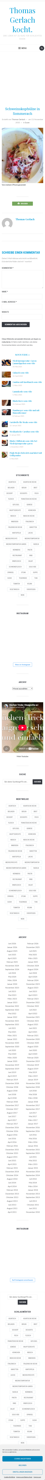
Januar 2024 (12, 984)
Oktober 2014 (12, 1175)
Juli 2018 (33, 1090)
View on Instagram (22, 665)
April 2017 (12, 1120)
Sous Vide (32, 567)
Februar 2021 (32, 1035)
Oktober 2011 (33, 1205)
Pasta (30, 550)
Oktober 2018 (12, 1087)
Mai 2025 (33, 954)
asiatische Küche (29, 482)
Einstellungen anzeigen (22, 1472)
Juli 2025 (33, 951)
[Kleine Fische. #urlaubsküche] (8, 638)
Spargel (10, 572)
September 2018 (33, 1087)
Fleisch (11, 499)
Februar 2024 (32, 980)
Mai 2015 (33, 1160)
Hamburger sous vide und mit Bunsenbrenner (26, 411)
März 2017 (32, 1120)
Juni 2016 (12, 1138)
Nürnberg (16, 550)
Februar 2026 (32, 943)
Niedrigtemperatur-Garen (16, 544)
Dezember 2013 (12, 1193)
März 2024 (12, 980)
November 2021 (12, 1021)
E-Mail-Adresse (9, 302)
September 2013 (33, 1197)
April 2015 (12, 1164)
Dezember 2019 (33, 1061)
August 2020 (33, 1046)
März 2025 (32, 958)
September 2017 (33, 1109)
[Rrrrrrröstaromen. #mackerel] (36, 638)
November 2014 (33, 1171)
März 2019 (32, 1076)
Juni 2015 (12, 1160)
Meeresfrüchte (11, 538)
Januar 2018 (33, 1102)
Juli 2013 (33, 1201)
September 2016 (33, 1131)
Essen (27, 122)
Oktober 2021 (33, 1021)
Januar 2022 (12, 1017)
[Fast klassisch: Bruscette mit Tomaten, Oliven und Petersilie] (22, 653)
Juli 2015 (33, 1157)
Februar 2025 (12, 962)
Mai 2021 (12, 1032)
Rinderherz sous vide (22, 401)
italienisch (30, 522)
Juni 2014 (12, 1182)
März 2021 (12, 1035)
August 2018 (12, 1090)
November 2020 (12, 1043)
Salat (30, 561)
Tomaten (16, 584)
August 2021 (33, 1024)
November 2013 (33, 1193)
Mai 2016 (33, 1138)
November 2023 (12, 987)
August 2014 (12, 1179)
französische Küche (29, 499)
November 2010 (33, 1212)
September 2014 (33, 1175)
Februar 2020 (32, 1057)
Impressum (37, 1477)
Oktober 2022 (33, 1006)
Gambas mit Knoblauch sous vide (27, 382)
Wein (22, 595)
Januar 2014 (33, 1190)
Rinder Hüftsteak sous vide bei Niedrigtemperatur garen (23, 442)
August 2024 (33, 969)
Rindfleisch (16, 561)
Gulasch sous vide (21, 372)
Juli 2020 (12, 1050)
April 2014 (12, 1186)
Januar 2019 (33, 1079)
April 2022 (32, 1013)
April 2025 (12, 958)
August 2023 (33, 987)
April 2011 (12, 1212)
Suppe (35, 572)
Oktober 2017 (12, 1109)
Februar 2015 (12, 1168)
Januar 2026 (12, 947)
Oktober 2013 (12, 1197)
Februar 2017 (12, 1124)
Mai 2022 (12, 1013)
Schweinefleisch (15, 567)
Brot (35, 488)
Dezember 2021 (33, 1017)
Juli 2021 (12, 1028)
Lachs (30, 533)
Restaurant (17, 555)
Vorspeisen (31, 589)
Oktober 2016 (12, 1131)
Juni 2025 (12, 954)
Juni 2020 (33, 1050)
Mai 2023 (12, 995)
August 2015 (12, 1157)
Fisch (37, 493)
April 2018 (12, 1098)
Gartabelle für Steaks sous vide (23, 422)
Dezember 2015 (12, 1149)
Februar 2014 (12, 1190)
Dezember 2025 (33, 947)
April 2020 (32, 1054)
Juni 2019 (12, 1072)
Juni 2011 (33, 1208)
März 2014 (32, 1186)
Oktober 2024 (33, 965)
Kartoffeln (16, 533)
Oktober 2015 (12, 1153)
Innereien (14, 522)
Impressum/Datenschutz (24, 1477)
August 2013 (12, 1201)
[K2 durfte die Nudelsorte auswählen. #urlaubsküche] (22, 624)
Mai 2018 (33, 1094)
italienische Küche (15, 527)
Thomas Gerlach (18, 119)
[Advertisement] (22, 79)
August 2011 (12, 1208)
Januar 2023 (12, 1002)
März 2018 (32, 1098)
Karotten (33, 527)
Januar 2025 (33, 962)
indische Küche (29, 516)
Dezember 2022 (33, 1002)
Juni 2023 (33, 991)
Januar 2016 (33, 1146)
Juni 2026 (12, 943)
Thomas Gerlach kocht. (22, 19)
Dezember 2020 (33, 1039)
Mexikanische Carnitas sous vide (24, 431)
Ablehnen (22, 1465)
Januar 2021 (12, 1039)
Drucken (24, 204)
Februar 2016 (12, 1146)
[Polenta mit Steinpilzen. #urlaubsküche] (22, 638)
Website (5, 312)
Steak (23, 572)
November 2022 (12, 1006)
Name (5, 292)
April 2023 (32, 995)
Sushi (9, 578)
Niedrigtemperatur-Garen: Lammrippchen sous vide (25, 362)
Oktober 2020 (33, 1043)
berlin (24, 488)
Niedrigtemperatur (32, 538)
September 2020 (12, 1046)
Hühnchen (32, 510)
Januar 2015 (33, 1168)
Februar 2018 (12, 1102)
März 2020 (12, 1057)
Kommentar (7, 268)
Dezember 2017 (12, 1105)
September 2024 (12, 969)
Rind (31, 555)
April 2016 (12, 1142)
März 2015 (32, 1164)
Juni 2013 (12, 1205)
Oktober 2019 (33, 1065)
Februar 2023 (32, 998)
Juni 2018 (12, 1094)
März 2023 (12, 998)
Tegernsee (23, 578)
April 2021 (32, 1032)
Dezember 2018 (12, 1083)
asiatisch (12, 482)
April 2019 (12, 1076)
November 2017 (33, 1105)
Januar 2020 (12, 1061)
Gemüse (29, 505)
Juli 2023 (12, 991)
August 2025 (12, 951)
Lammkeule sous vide (22, 391)
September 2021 (12, 1024)
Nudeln (36, 544)
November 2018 (33, 1083)
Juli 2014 (33, 1179)
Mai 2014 (33, 1182)
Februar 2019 (12, 1079)
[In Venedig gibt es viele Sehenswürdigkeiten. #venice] (36, 624)
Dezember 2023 (33, 984)
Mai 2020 (12, 1054)
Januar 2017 (33, 1124)
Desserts (23, 493)
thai (36, 578)
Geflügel (16, 505)
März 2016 (32, 1142)
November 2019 (12, 1065)
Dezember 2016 (12, 1127)
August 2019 (33, 1068)
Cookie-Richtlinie (9, 1477)
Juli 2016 (33, 1135)
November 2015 (33, 1149)
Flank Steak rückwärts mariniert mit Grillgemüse (26, 454)
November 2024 (12, 965)
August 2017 (12, 1113)
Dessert (9, 493)
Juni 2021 (33, 1028)
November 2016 (33, 1127)
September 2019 (12, 1068)
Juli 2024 (12, 973)
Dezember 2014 (12, 1171)
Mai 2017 (33, 1116)
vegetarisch (14, 589)
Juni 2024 (33, 973)
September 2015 (33, 1153)
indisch (13, 516)
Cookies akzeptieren (22, 1459)
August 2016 (12, 1135)
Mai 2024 (12, 976)
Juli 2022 (33, 1010)
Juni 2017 (12, 1116)
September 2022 (12, 1010)
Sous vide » (22, 354)
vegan (29, 584)
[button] (22, 48)
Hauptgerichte (15, 510)
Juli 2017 (33, 1113)
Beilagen (11, 488)
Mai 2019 (33, 1072)
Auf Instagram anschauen (22, 1280)
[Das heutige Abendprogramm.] (8, 653)
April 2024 (32, 976)
